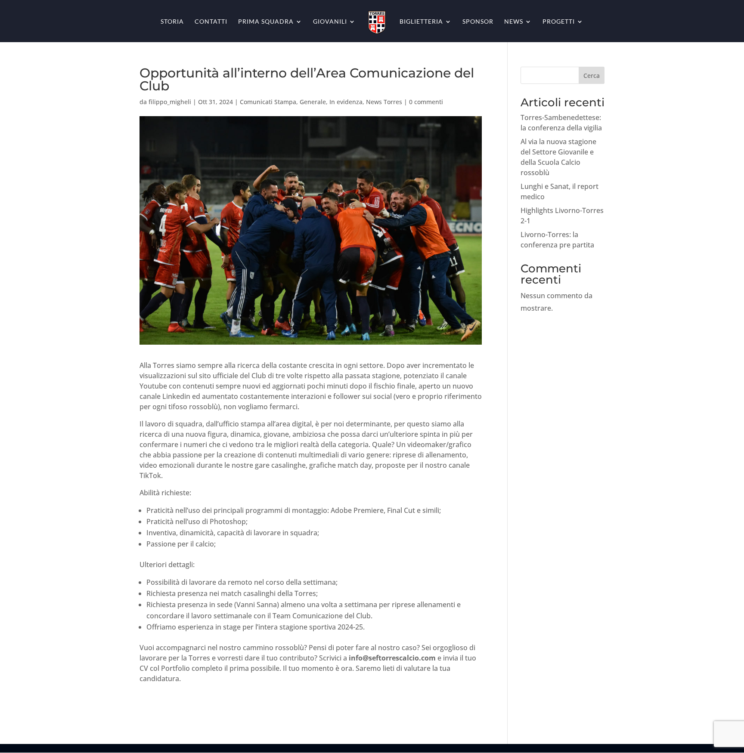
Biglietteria (421, 22)
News (513, 22)
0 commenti (426, 102)
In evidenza (346, 102)
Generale (313, 102)
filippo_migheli (170, 102)
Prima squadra (266, 22)
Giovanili (330, 22)
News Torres (384, 102)
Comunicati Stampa (268, 102)
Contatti (211, 22)
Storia (172, 22)
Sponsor (477, 22)
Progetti (558, 22)
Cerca (591, 75)
